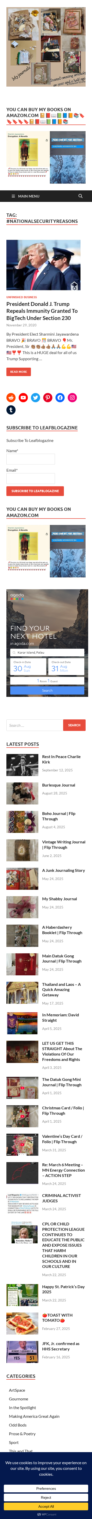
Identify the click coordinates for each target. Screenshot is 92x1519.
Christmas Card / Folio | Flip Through (63, 1110)
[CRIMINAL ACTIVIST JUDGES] (22, 1195)
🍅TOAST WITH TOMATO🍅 (57, 1318)
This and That (21, 1451)
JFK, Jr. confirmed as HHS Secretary (60, 1346)
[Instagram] (72, 397)
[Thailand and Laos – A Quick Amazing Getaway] (22, 984)
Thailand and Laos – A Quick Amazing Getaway (61, 989)
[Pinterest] (47, 397)
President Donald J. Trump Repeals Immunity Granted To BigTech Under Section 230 (42, 311)
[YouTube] (23, 397)
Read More (16, 371)
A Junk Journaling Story (63, 870)
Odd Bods (18, 1424)
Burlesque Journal (58, 784)
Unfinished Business (21, 297)
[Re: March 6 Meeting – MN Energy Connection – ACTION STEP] (22, 1165)
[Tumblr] (11, 410)
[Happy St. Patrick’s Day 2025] (22, 1287)
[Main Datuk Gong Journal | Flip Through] (22, 956)
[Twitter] (35, 397)
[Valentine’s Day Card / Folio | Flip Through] (22, 1136)
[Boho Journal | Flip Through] (22, 813)
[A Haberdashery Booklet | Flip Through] (22, 927)
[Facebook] (60, 397)
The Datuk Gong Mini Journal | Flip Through (62, 1082)
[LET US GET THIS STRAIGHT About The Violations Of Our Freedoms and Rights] (22, 1043)
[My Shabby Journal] (22, 899)
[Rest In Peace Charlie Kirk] (22, 757)
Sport (14, 1442)
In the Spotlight (22, 1407)
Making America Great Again (34, 1416)
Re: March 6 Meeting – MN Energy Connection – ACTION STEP (63, 1170)
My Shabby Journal (59, 898)
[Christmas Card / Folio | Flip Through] (22, 1108)
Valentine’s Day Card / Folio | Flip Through (62, 1139)
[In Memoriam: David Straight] (22, 1015)
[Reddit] (11, 397)
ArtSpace (17, 1390)
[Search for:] (46, 725)
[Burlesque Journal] (22, 785)
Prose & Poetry (22, 1433)
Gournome (18, 1398)
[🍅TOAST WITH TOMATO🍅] (22, 1315)
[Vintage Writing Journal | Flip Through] (22, 842)
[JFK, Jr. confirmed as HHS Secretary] (22, 1343)
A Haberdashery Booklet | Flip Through (62, 930)
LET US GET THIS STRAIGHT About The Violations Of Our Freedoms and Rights (62, 1051)
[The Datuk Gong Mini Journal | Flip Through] (22, 1079)
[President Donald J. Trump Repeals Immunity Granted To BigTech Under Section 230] (46, 265)
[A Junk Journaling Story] (22, 870)
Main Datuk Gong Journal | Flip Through (62, 958)
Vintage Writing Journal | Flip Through (63, 844)
